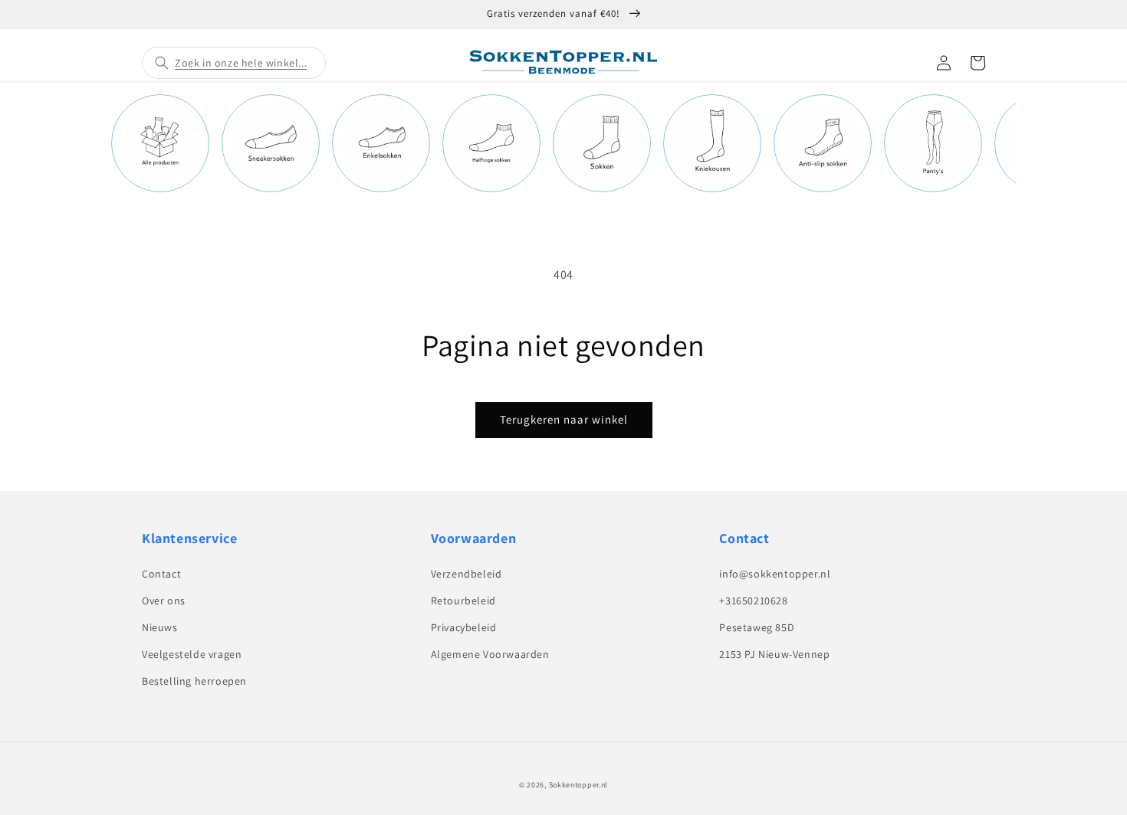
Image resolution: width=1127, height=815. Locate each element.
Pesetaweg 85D (756, 627)
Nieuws (160, 627)
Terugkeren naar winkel (564, 419)
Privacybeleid (464, 627)
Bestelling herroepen (194, 681)
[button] (234, 63)
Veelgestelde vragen (192, 654)
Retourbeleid (463, 600)
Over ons (164, 600)
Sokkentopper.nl (579, 785)
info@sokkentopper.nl (774, 574)
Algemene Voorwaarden (490, 654)
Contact (161, 574)
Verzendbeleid (466, 574)
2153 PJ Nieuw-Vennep (774, 654)
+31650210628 (753, 600)
